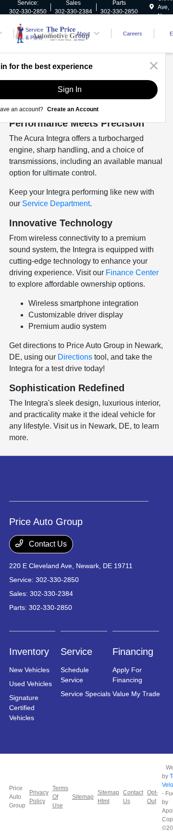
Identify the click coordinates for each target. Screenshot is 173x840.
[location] (151, 7)
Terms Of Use (60, 797)
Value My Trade (136, 694)
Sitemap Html (108, 797)
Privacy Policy (39, 797)
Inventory (29, 651)
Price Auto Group (17, 797)
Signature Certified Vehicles (23, 708)
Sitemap (83, 796)
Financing (132, 651)
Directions (75, 357)
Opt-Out (152, 797)
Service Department (56, 203)
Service (76, 651)
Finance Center (132, 272)
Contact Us (47, 544)
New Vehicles (29, 670)
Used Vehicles (30, 684)
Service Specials (86, 694)
